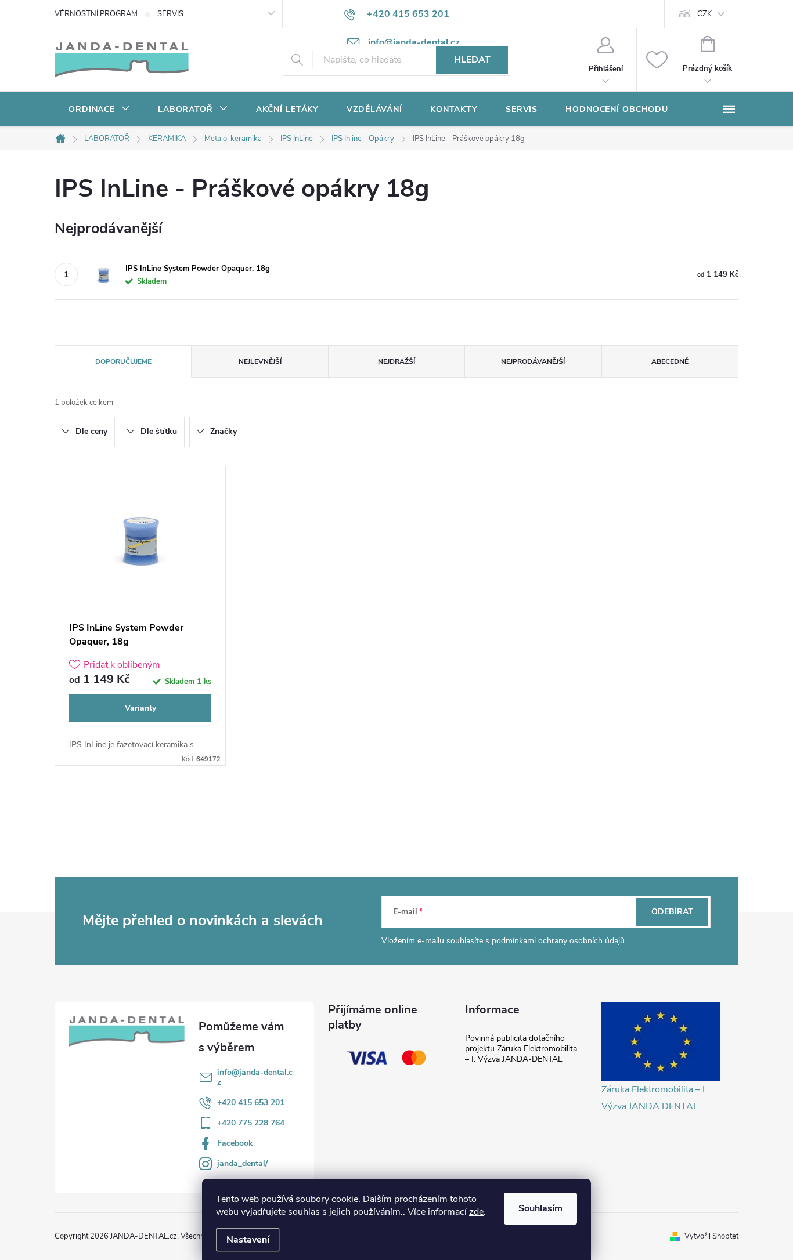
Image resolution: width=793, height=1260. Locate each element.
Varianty (140, 708)
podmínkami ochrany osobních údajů (558, 940)
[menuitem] (99, 110)
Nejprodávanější (533, 361)
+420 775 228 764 (250, 1122)
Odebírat (672, 911)
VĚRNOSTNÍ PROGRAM (96, 14)
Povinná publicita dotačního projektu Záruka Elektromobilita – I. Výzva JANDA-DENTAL (521, 1049)
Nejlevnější (260, 361)
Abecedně (670, 361)
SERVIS (170, 14)
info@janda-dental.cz (255, 1077)
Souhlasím (540, 1208)
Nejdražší (396, 361)
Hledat (472, 59)
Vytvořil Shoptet (711, 1236)
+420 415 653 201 (250, 1102)
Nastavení (247, 1239)
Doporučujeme (123, 361)
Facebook (235, 1143)
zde (476, 1211)
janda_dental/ (242, 1163)
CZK (704, 14)
